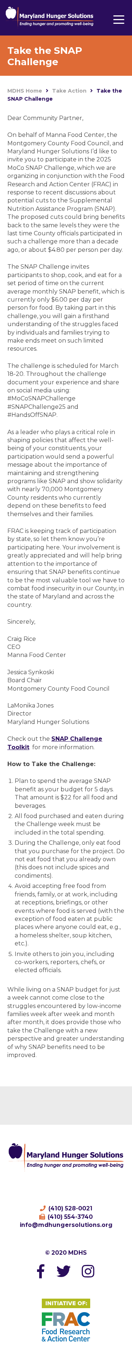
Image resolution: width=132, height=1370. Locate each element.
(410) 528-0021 (69, 1208)
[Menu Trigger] (119, 19)
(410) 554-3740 (69, 1216)
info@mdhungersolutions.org (66, 1224)
